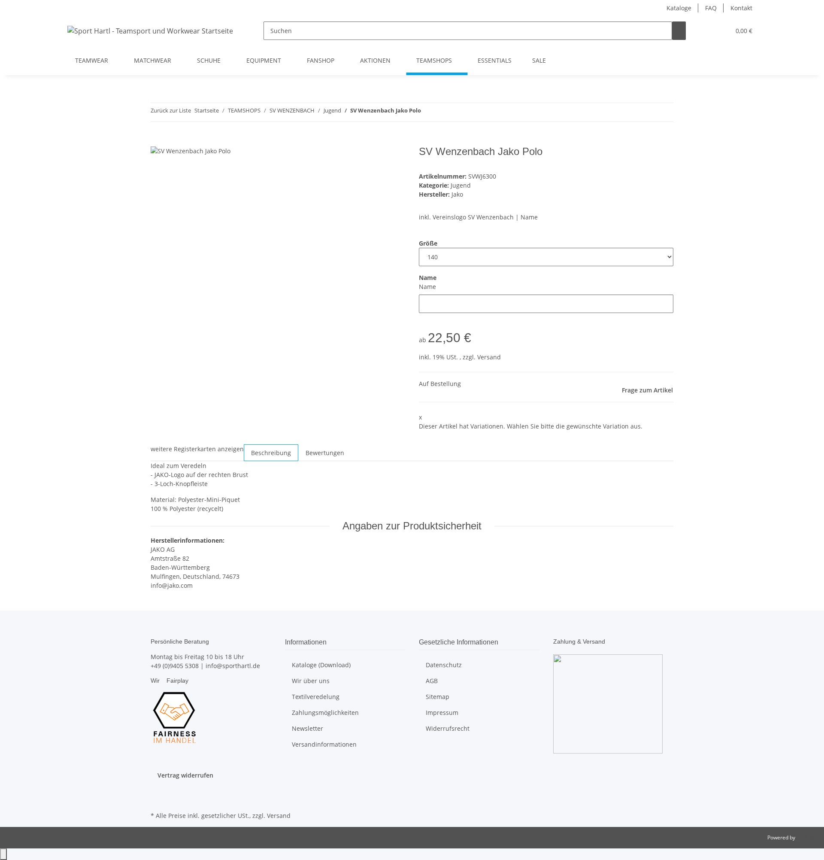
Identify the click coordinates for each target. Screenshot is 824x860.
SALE (539, 60)
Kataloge (678, 8)
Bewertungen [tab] (325, 453)
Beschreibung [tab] (271, 453)
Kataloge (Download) (321, 665)
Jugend (461, 185)
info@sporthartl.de (233, 666)
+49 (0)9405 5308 (175, 666)
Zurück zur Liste (171, 110)
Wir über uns (311, 681)
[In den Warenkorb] (157, 141)
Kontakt (741, 8)
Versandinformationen (324, 744)
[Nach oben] (3, 854)
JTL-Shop (807, 837)
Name (427, 287)
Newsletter (307, 728)
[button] (706, 31)
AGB (432, 681)
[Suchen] (679, 30)
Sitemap (437, 697)
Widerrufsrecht (448, 728)
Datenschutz (444, 665)
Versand (489, 357)
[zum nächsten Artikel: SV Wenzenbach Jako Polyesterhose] (443, 112)
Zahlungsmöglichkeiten (325, 712)
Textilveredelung (315, 697)
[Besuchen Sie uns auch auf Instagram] (157, 799)
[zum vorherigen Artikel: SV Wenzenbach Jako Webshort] (428, 112)
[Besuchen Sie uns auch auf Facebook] (157, 789)
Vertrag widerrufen (185, 775)
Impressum (442, 712)
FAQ (711, 8)
